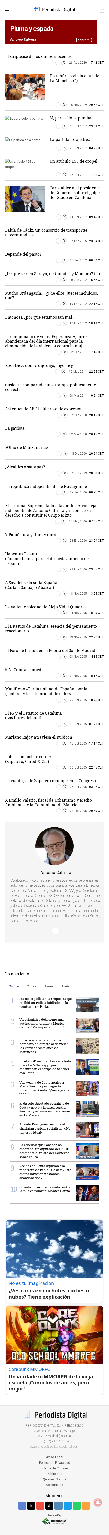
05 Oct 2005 (78, 787)
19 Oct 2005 (78, 724)
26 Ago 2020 (78, 62)
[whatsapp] (77, 1506)
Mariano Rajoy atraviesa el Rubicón (38, 737)
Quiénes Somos (54, 1479)
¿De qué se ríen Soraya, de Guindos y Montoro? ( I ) (52, 273)
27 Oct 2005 (78, 700)
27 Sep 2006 (78, 492)
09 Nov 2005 (78, 637)
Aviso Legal (54, 1457)
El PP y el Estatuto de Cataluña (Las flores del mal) (33, 715)
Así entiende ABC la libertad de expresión (44, 409)
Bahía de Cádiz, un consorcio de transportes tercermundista (46, 232)
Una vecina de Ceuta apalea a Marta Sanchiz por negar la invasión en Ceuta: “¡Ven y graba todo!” (44, 1088)
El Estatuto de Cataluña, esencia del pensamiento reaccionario (51, 628)
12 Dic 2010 (78, 415)
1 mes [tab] (48, 986)
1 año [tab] (66, 986)
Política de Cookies (55, 1468)
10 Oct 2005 (78, 743)
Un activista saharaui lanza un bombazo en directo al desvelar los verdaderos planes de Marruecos (43, 1046)
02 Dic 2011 (78, 352)
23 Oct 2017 (78, 148)
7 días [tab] (31, 986)
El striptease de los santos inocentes (38, 56)
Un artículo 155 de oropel (73, 161)
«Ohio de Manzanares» (26, 447)
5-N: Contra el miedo (24, 670)
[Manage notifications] (98, 1502)
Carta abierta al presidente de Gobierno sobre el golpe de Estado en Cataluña (75, 192)
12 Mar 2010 (78, 434)
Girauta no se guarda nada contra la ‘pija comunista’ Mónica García (45, 1189)
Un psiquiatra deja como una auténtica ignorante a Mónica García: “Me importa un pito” (41, 1023)
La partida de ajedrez (70, 139)
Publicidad (54, 1474)
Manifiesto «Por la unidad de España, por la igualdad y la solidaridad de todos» (46, 691)
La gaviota (15, 428)
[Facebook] (57, 62)
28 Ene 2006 (78, 540)
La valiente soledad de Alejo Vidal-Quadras (45, 607)
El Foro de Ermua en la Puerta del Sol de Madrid (50, 650)
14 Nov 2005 (78, 613)
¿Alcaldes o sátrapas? (25, 467)
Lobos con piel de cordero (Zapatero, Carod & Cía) (29, 759)
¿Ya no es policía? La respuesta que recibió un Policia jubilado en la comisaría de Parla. (46, 1002)
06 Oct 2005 (78, 767)
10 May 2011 (78, 371)
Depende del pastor (23, 254)
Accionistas (54, 1485)
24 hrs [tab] (14, 986)
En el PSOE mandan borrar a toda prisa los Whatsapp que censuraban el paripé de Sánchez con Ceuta (45, 1067)
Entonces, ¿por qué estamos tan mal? (39, 317)
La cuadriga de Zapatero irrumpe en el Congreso (50, 780)
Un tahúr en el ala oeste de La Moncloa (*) (74, 78)
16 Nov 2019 (78, 105)
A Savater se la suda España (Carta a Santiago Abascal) (31, 585)
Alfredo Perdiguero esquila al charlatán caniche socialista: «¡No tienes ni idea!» (45, 1128)
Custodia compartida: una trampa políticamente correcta (50, 387)
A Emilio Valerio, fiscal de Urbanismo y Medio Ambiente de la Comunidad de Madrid (48, 802)
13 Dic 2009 (78, 453)
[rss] (86, 1506)
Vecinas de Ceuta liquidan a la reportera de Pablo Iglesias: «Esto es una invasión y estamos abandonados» (45, 1172)
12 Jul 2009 (78, 473)
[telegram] (68, 1506)
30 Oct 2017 (78, 126)
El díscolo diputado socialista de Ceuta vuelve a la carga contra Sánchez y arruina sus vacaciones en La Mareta (44, 1109)
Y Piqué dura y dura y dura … (33, 534)
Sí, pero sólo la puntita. (71, 118)
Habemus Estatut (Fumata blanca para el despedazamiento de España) (47, 558)
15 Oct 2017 (78, 175)
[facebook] (22, 1506)
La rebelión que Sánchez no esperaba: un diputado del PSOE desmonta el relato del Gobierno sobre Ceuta (44, 1151)
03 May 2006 (78, 521)
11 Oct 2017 (78, 217)
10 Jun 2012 (78, 280)
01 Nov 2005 (78, 676)
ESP (102, 10)
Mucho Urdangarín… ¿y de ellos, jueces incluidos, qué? (51, 295)
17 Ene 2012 (78, 323)
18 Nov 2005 (78, 593)
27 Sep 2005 (78, 811)
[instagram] (59, 1506)
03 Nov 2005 (78, 656)
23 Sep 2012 (78, 260)
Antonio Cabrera (55, 872)
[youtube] (40, 1506)
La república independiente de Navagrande (46, 486)
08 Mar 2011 (78, 395)
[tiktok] (49, 1506)
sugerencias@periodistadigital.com (54, 1446)
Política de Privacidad (54, 1463)
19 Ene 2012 (78, 304)
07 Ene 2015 (78, 241)
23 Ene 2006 (78, 569)
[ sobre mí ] (84, 40)
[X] (63, 62)
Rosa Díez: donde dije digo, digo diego (40, 365)
